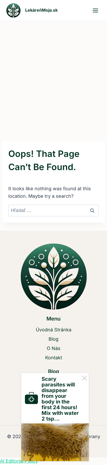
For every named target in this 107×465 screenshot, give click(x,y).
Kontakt (53, 357)
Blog (53, 339)
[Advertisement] (53, 77)
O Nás (54, 348)
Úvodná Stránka (53, 329)
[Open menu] (95, 10)
